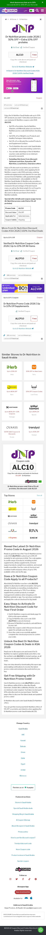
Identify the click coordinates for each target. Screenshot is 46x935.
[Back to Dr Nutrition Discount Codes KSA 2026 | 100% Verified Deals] (40, 19)
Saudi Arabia (23, 729)
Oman (23, 752)
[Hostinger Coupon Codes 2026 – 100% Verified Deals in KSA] (12, 407)
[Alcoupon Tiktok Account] (29, 879)
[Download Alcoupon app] (23, 85)
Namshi (34, 415)
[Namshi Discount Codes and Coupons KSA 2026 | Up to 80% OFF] (34, 407)
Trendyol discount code (23, 843)
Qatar (23, 758)
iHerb (12, 374)
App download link (23, 892)
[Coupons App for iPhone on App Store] (31, 898)
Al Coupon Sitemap (23, 820)
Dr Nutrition (23, 19)
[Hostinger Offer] (23, 288)
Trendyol (34, 435)
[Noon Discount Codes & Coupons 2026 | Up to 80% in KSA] (12, 387)
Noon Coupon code (23, 849)
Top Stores (9, 495)
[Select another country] (31, 10)
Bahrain (23, 746)
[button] (42, 2)
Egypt (23, 764)
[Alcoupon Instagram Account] (10, 879)
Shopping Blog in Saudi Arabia (23, 814)
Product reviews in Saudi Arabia (23, 855)
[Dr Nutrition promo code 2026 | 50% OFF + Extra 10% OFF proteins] (23, 464)
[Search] (37, 10)
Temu (34, 374)
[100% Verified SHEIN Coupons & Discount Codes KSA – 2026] (33, 538)
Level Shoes (34, 394)
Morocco (23, 776)
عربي (25, 10)
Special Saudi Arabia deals (23, 808)
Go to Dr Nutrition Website (22, 67)
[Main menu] (42, 10)
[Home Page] (9, 10)
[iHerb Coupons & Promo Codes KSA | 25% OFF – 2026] (12, 367)
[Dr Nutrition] (23, 28)
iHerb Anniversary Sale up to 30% (23, 2)
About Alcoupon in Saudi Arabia (23, 826)
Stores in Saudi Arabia (23, 802)
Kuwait (23, 740)
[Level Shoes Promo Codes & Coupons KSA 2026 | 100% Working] (34, 387)
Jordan (23, 770)
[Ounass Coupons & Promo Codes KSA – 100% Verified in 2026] (12, 427)
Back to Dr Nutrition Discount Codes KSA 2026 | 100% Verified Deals (24, 72)
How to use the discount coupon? (23, 838)
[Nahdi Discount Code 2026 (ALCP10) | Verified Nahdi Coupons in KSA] (12, 530)
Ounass (12, 437)
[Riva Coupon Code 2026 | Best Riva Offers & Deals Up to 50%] (33, 530)
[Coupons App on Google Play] (26, 898)
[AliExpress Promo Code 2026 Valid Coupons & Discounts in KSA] (12, 538)
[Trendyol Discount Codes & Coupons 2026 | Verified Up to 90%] (34, 427)
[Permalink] (4, 275)
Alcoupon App (23, 887)
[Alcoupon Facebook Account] (23, 879)
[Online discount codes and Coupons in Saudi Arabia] (6, 19)
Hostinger (12, 417)
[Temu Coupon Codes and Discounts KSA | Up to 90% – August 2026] (34, 367)
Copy (34, 55)
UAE (23, 735)
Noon (12, 394)
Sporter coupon (23, 861)
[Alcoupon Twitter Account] (16, 879)
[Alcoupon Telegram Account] (35, 879)
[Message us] (40, 930)
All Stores (13, 19)
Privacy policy (23, 832)
